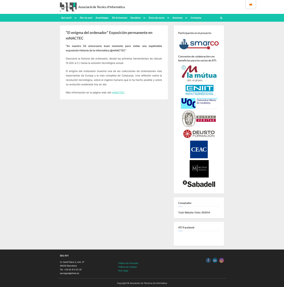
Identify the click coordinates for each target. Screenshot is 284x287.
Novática (135, 17)
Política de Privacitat (128, 263)
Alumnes (177, 17)
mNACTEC (118, 92)
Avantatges (102, 17)
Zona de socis (156, 17)
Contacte (196, 17)
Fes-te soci (86, 17)
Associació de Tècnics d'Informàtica (101, 7)
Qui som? (66, 17)
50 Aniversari (119, 17)
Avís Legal (123, 270)
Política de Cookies (127, 267)
